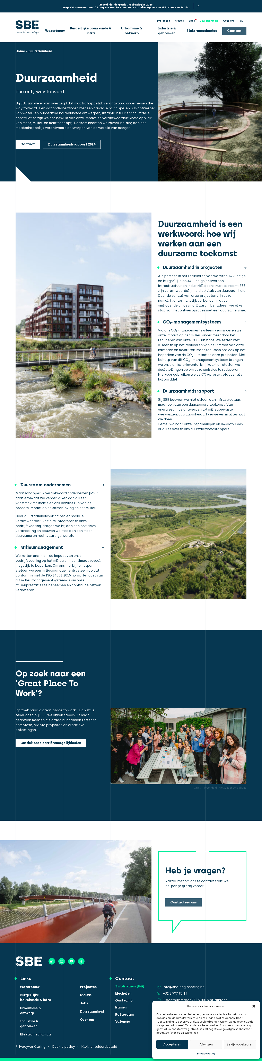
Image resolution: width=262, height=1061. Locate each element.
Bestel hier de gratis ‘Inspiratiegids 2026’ (126, 4)
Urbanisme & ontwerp (131, 30)
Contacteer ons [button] (183, 902)
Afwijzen (206, 1044)
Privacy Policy (206, 1053)
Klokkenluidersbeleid (99, 1047)
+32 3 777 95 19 (175, 993)
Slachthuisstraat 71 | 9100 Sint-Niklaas (195, 1000)
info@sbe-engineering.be (183, 987)
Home (20, 51)
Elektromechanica (202, 31)
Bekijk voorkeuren (240, 1044)
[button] (254, 1006)
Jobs (192, 20)
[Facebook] (81, 961)
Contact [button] (234, 31)
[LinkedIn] (52, 961)
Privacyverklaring (30, 1047)
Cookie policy (63, 1047)
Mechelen (123, 993)
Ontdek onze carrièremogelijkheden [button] (50, 743)
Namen (120, 1007)
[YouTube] (71, 961)
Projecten (163, 20)
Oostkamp (124, 1000)
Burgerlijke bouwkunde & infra (91, 30)
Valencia (122, 1021)
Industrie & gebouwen (166, 30)
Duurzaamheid (209, 20)
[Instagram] (61, 961)
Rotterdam (124, 1014)
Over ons (229, 20)
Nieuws (179, 20)
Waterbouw (55, 31)
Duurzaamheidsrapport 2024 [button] (72, 144)
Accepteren (172, 1044)
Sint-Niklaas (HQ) (129, 986)
